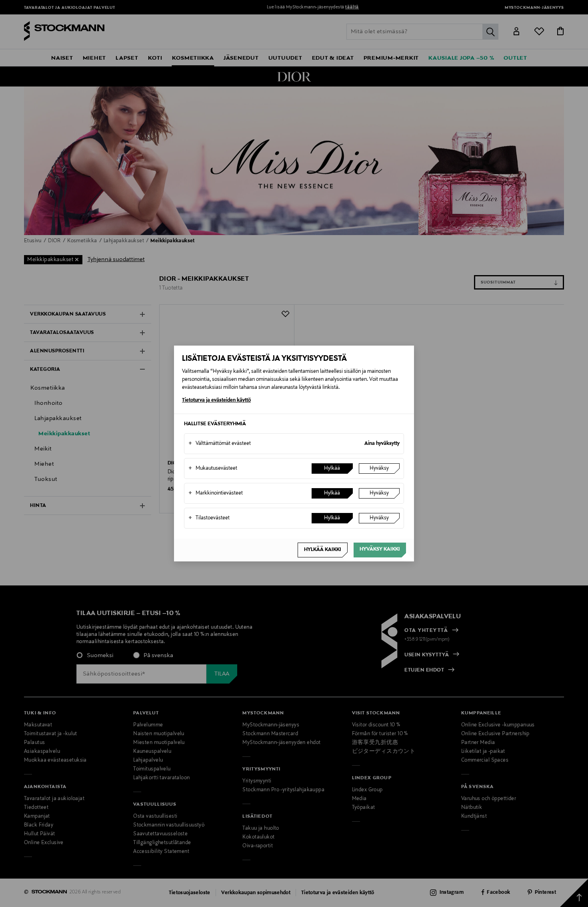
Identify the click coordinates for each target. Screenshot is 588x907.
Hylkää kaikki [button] (322, 550)
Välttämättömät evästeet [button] (219, 443)
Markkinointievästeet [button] (215, 493)
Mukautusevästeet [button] (212, 468)
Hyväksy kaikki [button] (380, 549)
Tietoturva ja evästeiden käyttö (216, 400)
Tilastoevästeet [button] (209, 518)
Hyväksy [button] (379, 468)
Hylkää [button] (332, 468)
